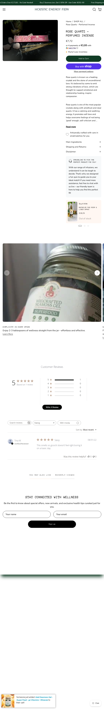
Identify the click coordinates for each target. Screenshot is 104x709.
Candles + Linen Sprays (15, 649)
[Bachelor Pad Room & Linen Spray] (72, 211)
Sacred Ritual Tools (12, 645)
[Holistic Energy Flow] (52, 9)
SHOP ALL (78, 21)
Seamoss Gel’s (10, 612)
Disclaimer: (71, 151)
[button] (94, 9)
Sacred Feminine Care (14, 631)
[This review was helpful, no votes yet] (89, 456)
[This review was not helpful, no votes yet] (94, 456)
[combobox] (44, 422)
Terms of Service (63, 621)
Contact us (60, 612)
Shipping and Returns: (76, 146)
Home (68, 21)
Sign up (52, 524)
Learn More (8, 334)
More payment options (83, 71)
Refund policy (62, 626)
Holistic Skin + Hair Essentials (18, 635)
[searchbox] (17, 423)
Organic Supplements (14, 621)
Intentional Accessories (14, 640)
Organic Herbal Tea (13, 626)
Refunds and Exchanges (67, 617)
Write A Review (52, 407)
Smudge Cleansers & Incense (17, 654)
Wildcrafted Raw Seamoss (16, 617)
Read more (71, 126)
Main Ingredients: (74, 142)
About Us (59, 607)
